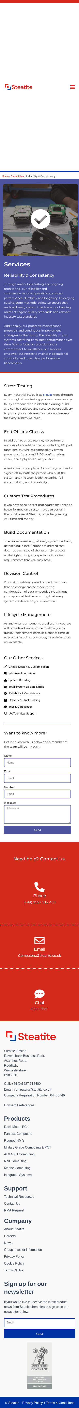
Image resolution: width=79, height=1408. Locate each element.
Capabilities (17, 176)
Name (8, 755)
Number (9, 787)
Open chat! (39, 1009)
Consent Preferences (19, 1105)
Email (7, 771)
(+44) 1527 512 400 (39, 902)
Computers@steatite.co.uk (39, 956)
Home (5, 176)
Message (10, 802)
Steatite (47, 394)
